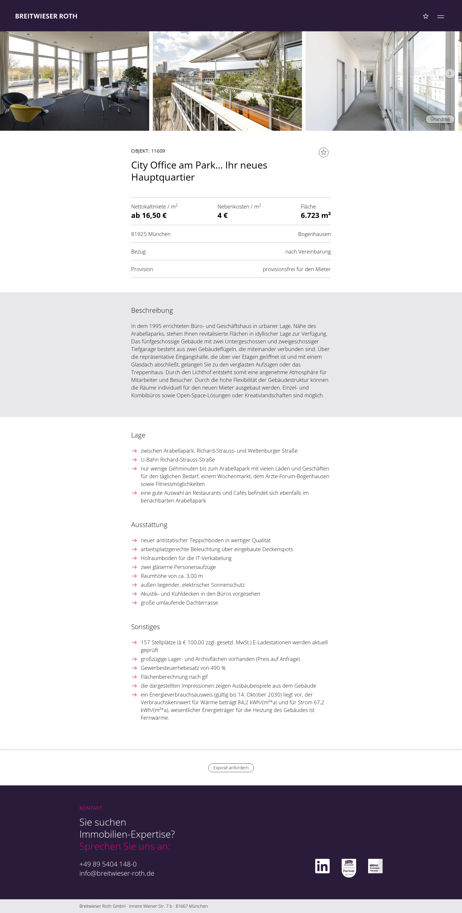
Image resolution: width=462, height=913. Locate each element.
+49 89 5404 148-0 (108, 863)
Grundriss (440, 119)
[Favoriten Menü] (426, 16)
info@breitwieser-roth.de (116, 873)
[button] (450, 73)
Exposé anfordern (231, 767)
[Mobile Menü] (440, 16)
